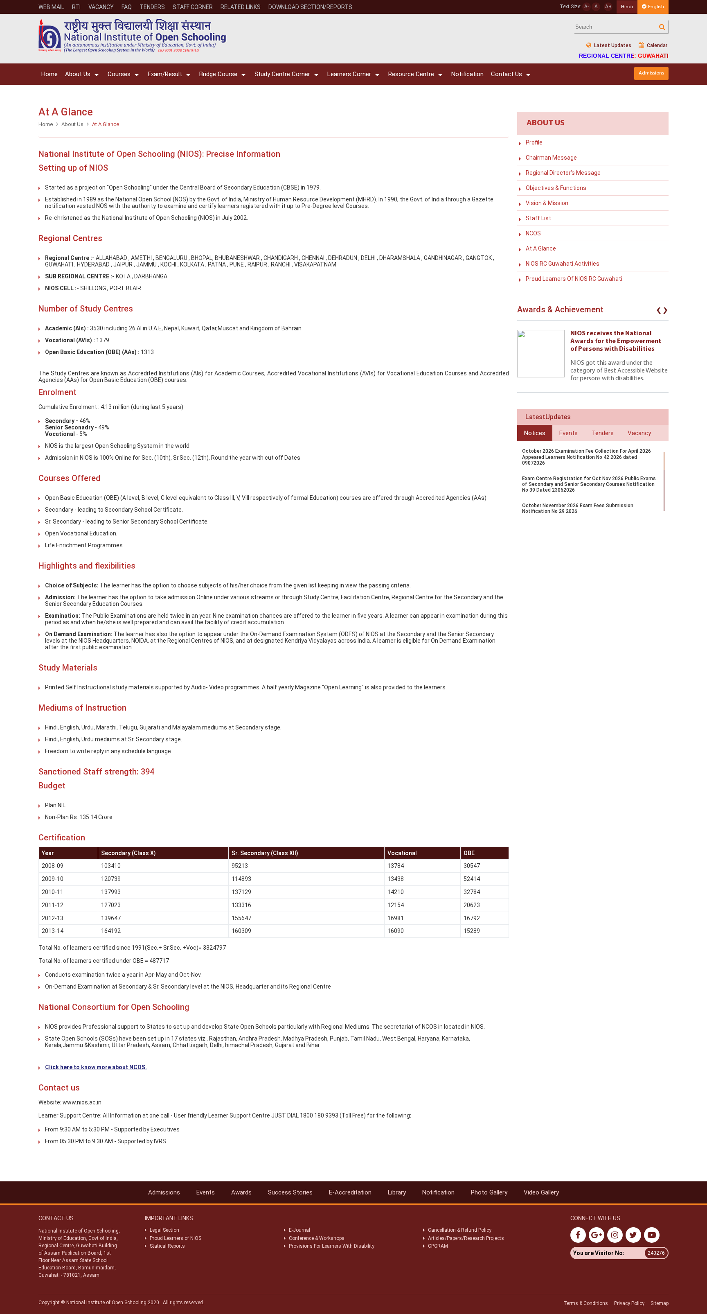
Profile (534, 142)
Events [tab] (568, 433)
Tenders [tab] (603, 433)
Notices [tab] (534, 433)
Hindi (627, 6)
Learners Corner (349, 74)
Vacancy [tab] (639, 433)
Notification (467, 74)
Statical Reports (167, 1246)
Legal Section (164, 1230)
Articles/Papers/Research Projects (466, 1238)
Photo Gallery (489, 1192)
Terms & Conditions (585, 1303)
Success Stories (290, 1192)
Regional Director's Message (563, 172)
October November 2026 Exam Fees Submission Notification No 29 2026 (577, 508)
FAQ (127, 7)
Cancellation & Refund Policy (459, 1230)
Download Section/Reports (310, 7)
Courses (119, 74)
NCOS (533, 233)
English (656, 6)
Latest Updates (612, 45)
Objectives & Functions (556, 188)
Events (205, 1192)
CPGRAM (438, 1246)
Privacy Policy (629, 1303)
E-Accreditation (350, 1192)
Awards (241, 1192)
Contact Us (506, 74)
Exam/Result (165, 74)
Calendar (656, 45)
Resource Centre (411, 74)
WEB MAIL (51, 7)
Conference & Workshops (316, 1238)
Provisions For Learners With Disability (331, 1246)
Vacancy (101, 7)
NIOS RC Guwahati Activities (562, 263)
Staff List (538, 218)
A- (586, 6)
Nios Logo (132, 35)
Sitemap (660, 1303)
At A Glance (541, 248)
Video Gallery (541, 1192)
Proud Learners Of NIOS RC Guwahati (574, 278)
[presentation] (659, 311)
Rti (76, 7)
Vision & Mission (547, 203)
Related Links (241, 7)
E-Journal (299, 1230)
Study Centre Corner (282, 74)
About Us (77, 74)
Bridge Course (218, 74)
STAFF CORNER (193, 7)
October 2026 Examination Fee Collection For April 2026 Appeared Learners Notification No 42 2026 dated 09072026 (586, 457)
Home (49, 74)
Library (397, 1192)
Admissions (651, 73)
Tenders (152, 7)
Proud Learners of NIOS (175, 1238)
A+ (608, 6)
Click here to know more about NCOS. (96, 1067)
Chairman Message (551, 157)
